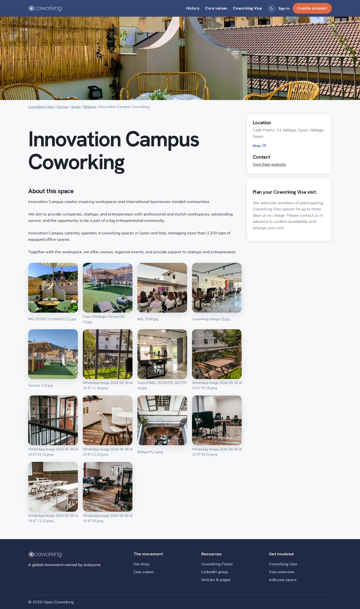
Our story (141, 563)
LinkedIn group (214, 571)
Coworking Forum (217, 563)
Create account (312, 8)
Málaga (90, 106)
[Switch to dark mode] (272, 8)
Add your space (283, 579)
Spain (76, 106)
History (193, 8)
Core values (216, 8)
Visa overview (281, 571)
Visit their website (269, 164)
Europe (62, 106)
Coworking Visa (247, 8)
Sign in (284, 8)
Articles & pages (216, 579)
